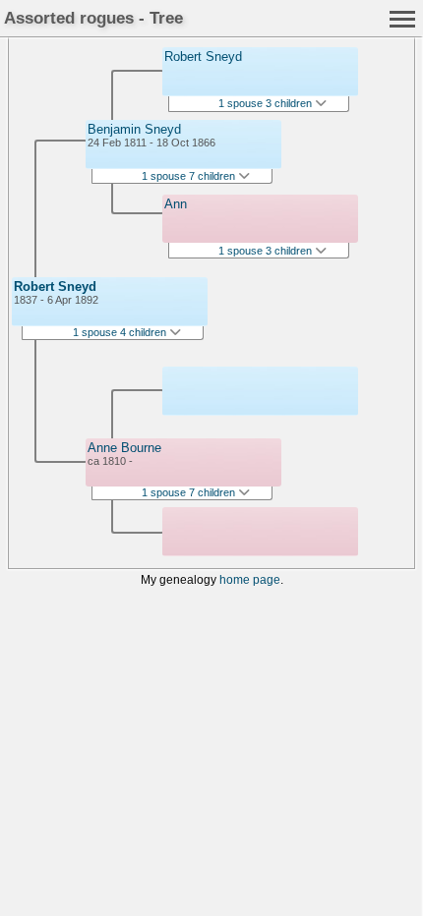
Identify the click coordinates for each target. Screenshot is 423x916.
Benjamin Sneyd (134, 129)
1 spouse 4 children (121, 332)
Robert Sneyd (55, 286)
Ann (175, 204)
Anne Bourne (124, 447)
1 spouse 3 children (266, 103)
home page (249, 579)
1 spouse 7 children (190, 176)
